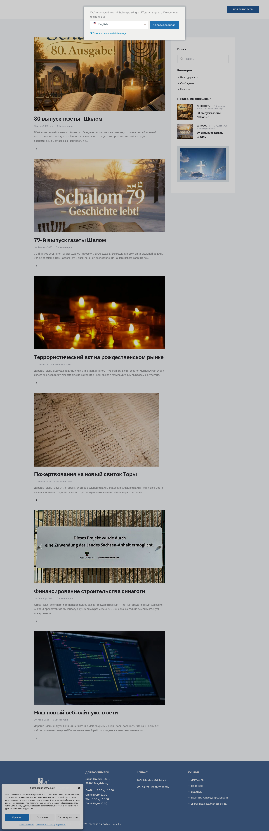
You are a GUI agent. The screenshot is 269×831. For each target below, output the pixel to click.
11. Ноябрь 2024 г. (43, 481)
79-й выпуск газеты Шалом (70, 240)
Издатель (196, 792)
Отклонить (42, 817)
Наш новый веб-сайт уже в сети (76, 712)
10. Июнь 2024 (41, 719)
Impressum (61, 825)
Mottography (113, 824)
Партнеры (197, 786)
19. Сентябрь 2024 (43, 598)
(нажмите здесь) (153, 787)
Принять (16, 817)
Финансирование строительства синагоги (89, 591)
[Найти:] (203, 59)
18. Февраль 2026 (43, 247)
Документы (197, 780)
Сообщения (187, 83)
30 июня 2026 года (43, 126)
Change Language (164, 25)
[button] (78, 788)
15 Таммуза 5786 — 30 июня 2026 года (211, 107)
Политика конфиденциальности (209, 797)
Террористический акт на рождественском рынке (99, 357)
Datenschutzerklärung (45, 825)
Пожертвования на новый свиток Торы (85, 474)
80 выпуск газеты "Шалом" (69, 118)
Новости (185, 89)
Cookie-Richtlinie (26, 825)
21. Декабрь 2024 (43, 364)
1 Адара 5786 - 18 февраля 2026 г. (212, 127)
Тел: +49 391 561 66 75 (151, 780)
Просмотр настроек (68, 817)
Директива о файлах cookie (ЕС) (210, 804)
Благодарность (189, 77)
